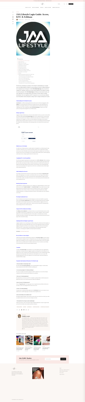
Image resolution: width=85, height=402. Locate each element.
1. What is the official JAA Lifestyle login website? (24, 75)
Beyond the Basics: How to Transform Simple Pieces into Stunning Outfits (20, 348)
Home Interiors (28, 346)
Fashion (17, 346)
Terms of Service (62, 374)
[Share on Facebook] (13, 15)
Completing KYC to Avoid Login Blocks (23, 64)
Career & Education (56, 7)
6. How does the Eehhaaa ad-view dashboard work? (24, 81)
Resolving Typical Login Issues (22, 66)
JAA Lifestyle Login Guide (24, 231)
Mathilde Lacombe (21, 19)
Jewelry (35, 346)
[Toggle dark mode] (67, 4)
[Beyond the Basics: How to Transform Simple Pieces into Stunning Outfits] (20, 340)
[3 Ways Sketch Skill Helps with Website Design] (46, 340)
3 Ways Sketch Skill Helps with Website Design (46, 348)
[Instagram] (22, 328)
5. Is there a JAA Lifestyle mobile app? (23, 80)
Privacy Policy (62, 372)
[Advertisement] (65, 17)
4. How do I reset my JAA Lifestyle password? (24, 79)
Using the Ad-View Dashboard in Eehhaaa (23, 69)
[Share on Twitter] (13, 19)
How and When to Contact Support (22, 71)
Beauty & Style (28, 7)
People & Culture (48, 7)
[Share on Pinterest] (13, 17)
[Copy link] (13, 24)
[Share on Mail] (13, 21)
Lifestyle (41, 7)
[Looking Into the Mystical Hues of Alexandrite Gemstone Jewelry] (37, 340)
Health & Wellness (35, 7)
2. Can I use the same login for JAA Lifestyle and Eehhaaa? (25, 76)
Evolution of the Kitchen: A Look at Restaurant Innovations (28, 348)
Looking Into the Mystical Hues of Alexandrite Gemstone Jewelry (37, 348)
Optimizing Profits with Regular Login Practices (24, 70)
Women (43, 346)
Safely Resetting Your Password (22, 65)
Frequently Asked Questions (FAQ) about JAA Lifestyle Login (26, 74)
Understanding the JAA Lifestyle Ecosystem (23, 60)
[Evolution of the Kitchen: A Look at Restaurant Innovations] (29, 340)
